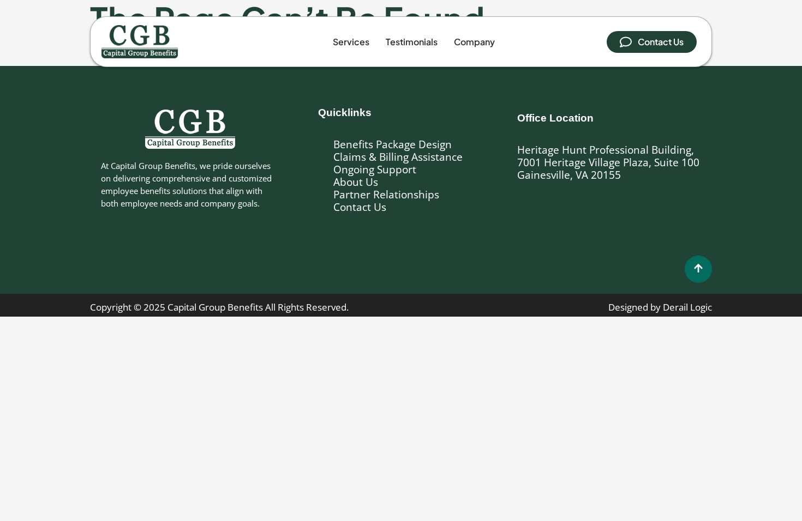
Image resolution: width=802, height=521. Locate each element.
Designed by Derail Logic (660, 307)
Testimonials (412, 41)
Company (474, 41)
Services (351, 41)
